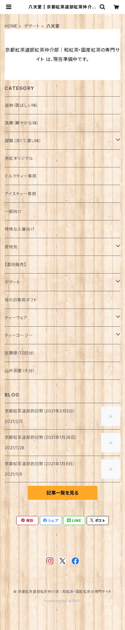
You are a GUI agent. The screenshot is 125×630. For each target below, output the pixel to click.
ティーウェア (16, 317)
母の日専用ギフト (21, 299)
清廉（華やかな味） (22, 122)
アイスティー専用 (20, 193)
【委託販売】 (15, 264)
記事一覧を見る (62, 493)
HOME (11, 25)
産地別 (11, 246)
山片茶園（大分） (20, 370)
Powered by (56, 601)
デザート (32, 25)
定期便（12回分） (20, 352)
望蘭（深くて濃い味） (23, 140)
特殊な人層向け (20, 229)
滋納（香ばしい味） (21, 105)
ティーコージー (19, 335)
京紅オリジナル (19, 158)
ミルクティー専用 (20, 175)
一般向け (13, 211)
